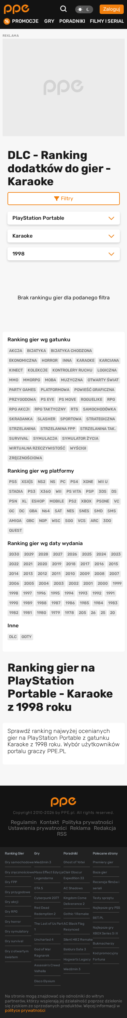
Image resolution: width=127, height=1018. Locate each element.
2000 (103, 583)
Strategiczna (100, 419)
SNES (84, 511)
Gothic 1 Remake (76, 914)
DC (21, 511)
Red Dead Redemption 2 (45, 911)
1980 (41, 612)
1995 (55, 593)
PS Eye (47, 399)
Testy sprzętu (103, 898)
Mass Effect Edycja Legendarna (49, 875)
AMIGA (15, 520)
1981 (27, 612)
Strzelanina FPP (57, 428)
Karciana (109, 360)
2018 (71, 564)
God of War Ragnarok (42, 952)
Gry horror (13, 922)
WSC (56, 520)
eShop (38, 501)
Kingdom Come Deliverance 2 (75, 901)
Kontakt (49, 822)
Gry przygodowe (17, 892)
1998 (13, 593)
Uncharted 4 (43, 940)
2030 (14, 554)
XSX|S (27, 481)
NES (70, 511)
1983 (113, 603)
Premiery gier (103, 862)
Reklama (80, 828)
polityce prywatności (25, 1010)
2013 (28, 573)
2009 (85, 573)
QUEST (15, 530)
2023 (116, 554)
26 (93, 612)
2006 (14, 583)
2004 (44, 583)
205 (82, 612)
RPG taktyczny (50, 409)
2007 (114, 573)
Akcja (15, 350)
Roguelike (91, 399)
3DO (107, 520)
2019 (56, 564)
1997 (27, 593)
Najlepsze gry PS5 (106, 908)
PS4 (74, 481)
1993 (83, 593)
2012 (42, 573)
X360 (45, 491)
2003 (59, 583)
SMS (111, 511)
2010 (70, 573)
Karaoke (85, 360)
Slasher (46, 419)
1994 (69, 593)
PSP (90, 491)
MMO (13, 380)
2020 (42, 564)
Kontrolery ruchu (72, 370)
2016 (99, 564)
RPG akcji (19, 409)
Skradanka (21, 419)
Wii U (103, 481)
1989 (27, 603)
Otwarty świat (103, 380)
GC (11, 511)
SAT (58, 511)
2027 (58, 554)
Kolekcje (38, 370)
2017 (85, 564)
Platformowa (55, 389)
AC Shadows (73, 888)
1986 (70, 603)
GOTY (26, 636)
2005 (29, 583)
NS (52, 481)
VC (116, 501)
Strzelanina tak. (98, 428)
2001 (88, 583)
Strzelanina (22, 428)
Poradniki (72, 21)
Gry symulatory (17, 931)
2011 (56, 573)
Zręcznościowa (25, 458)
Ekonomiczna (23, 360)
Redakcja (105, 828)
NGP (43, 520)
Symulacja (45, 438)
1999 (117, 583)
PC (62, 481)
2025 (87, 554)
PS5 (13, 481)
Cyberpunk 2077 (46, 898)
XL (24, 501)
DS (114, 491)
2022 (14, 564)
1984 (98, 603)
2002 (73, 583)
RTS (74, 409)
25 (103, 612)
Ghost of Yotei (74, 862)
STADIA (16, 491)
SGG (69, 520)
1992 (96, 593)
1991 (110, 593)
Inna (67, 360)
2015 (113, 564)
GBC (30, 520)
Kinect (16, 370)
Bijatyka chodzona (71, 350)
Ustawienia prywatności (37, 828)
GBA (33, 511)
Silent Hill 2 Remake (78, 940)
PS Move (67, 399)
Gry (49, 21)
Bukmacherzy (103, 944)
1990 (13, 603)
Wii (59, 491)
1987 (56, 603)
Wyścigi (78, 448)
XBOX (86, 501)
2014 (14, 573)
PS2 (72, 501)
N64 (46, 511)
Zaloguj (111, 9)
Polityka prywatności (87, 822)
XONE (88, 481)
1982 (13, 612)
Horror (50, 360)
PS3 (31, 491)
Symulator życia (80, 438)
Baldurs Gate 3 (75, 949)
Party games (22, 389)
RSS (62, 834)
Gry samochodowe (19, 862)
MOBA (50, 380)
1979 (55, 612)
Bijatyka (36, 350)
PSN (13, 501)
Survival (18, 438)
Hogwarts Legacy (77, 959)
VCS (82, 520)
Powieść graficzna (94, 389)
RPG (111, 399)
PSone (102, 501)
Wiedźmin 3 (42, 862)
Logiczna (107, 370)
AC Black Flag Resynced (74, 927)
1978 (69, 612)
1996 (41, 593)
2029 (29, 554)
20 (112, 612)
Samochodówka (99, 409)
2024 (101, 554)
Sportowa (70, 419)
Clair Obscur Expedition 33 (74, 875)
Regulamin (24, 822)
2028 (43, 554)
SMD (98, 511)
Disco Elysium (44, 981)
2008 (99, 573)
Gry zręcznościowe (19, 872)
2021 (28, 564)
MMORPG (31, 380)
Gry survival (14, 941)
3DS (102, 491)
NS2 (41, 481)
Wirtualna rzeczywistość (37, 448)
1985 (84, 603)
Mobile (56, 501)
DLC (13, 636)
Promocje (25, 21)
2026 (72, 554)
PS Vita (73, 491)
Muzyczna (72, 380)
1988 (42, 603)
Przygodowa (22, 399)
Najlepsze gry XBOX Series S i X (105, 930)
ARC (94, 520)
